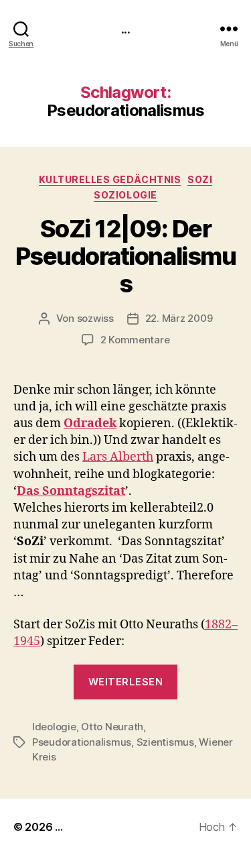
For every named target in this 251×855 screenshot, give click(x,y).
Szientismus (165, 742)
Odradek (90, 423)
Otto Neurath (112, 726)
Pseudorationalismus (81, 742)
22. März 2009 (179, 318)
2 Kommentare (135, 339)
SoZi (199, 179)
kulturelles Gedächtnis (110, 179)
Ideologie (54, 726)
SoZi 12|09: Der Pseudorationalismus (125, 256)
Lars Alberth (117, 457)
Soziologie (125, 195)
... (125, 28)
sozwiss (95, 318)
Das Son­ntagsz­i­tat (71, 491)
